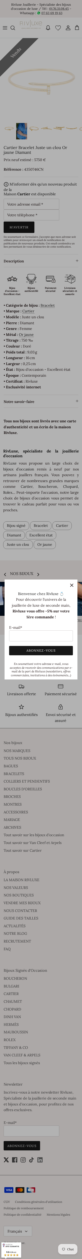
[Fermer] (72, 585)
